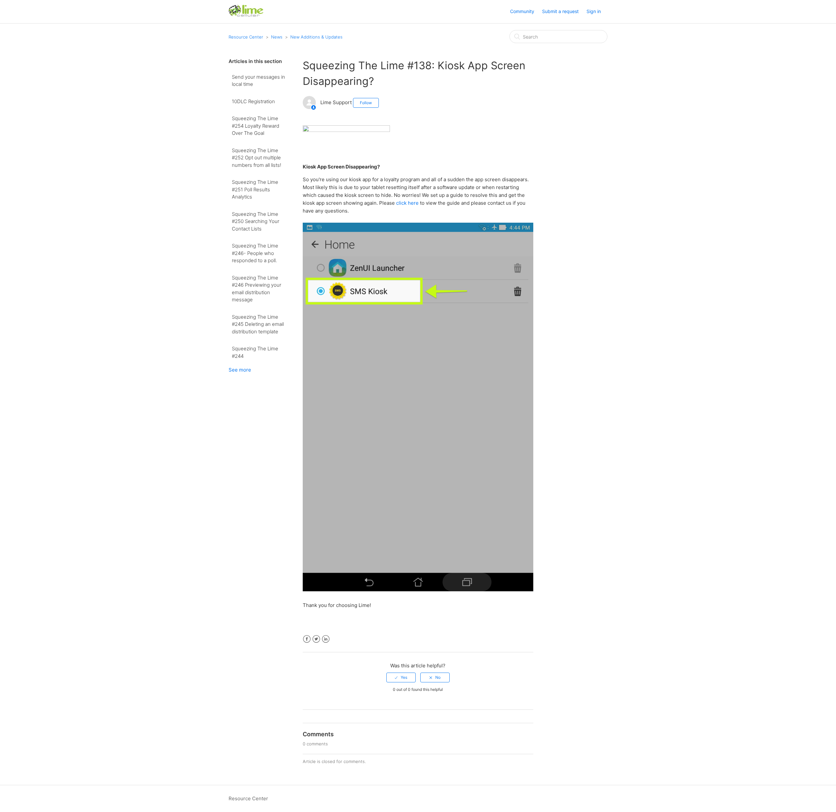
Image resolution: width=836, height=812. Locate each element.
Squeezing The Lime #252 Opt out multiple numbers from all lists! (256, 157)
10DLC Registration (253, 101)
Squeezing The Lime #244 (255, 352)
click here (407, 203)
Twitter (316, 639)
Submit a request (560, 11)
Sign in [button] (594, 11)
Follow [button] (366, 102)
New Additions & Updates (316, 37)
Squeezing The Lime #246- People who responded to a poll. (255, 253)
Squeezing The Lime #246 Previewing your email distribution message (256, 289)
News (276, 37)
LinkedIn (326, 639)
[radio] (401, 677)
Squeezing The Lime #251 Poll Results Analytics (255, 189)
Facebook (307, 639)
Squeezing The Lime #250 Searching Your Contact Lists (255, 221)
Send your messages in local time (258, 81)
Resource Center (246, 37)
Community (522, 11)
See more (240, 370)
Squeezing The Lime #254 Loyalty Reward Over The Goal (255, 125)
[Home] (246, 15)
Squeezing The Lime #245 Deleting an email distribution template (258, 324)
